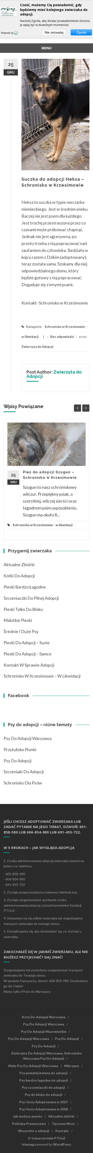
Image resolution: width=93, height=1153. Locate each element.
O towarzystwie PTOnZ (46, 1138)
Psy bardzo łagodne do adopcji (43, 1080)
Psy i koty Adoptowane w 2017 (43, 1102)
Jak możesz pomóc (27, 1116)
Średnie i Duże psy (21, 631)
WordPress (62, 1144)
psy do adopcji (17, 760)
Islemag (28, 1144)
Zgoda (81, 32)
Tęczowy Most (63, 1124)
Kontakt (62, 1131)
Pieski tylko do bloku (23, 609)
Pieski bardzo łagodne (25, 586)
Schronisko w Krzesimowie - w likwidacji (43, 525)
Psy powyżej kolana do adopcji (43, 1073)
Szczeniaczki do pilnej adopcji (31, 598)
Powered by (7, 33)
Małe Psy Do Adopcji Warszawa (33, 1066)
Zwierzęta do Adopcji (37, 347)
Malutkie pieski (18, 620)
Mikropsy (71, 1066)
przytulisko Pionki (20, 749)
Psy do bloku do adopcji (43, 1095)
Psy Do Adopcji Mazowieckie (43, 1031)
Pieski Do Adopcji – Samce (28, 653)
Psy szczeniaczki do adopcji (43, 1087)
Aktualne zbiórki (19, 564)
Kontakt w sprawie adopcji (29, 665)
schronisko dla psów (23, 782)
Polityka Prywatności (29, 1124)
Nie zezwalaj (54, 32)
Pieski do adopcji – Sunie (27, 642)
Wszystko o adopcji (33, 1131)
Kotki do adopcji (19, 575)
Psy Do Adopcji (67, 1039)
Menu (46, 48)
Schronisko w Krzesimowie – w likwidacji (42, 676)
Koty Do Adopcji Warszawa (43, 1017)
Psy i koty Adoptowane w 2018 (43, 1109)
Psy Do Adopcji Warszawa (28, 738)
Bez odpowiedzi (62, 337)
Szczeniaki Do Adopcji (24, 771)
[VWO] (19, 33)
